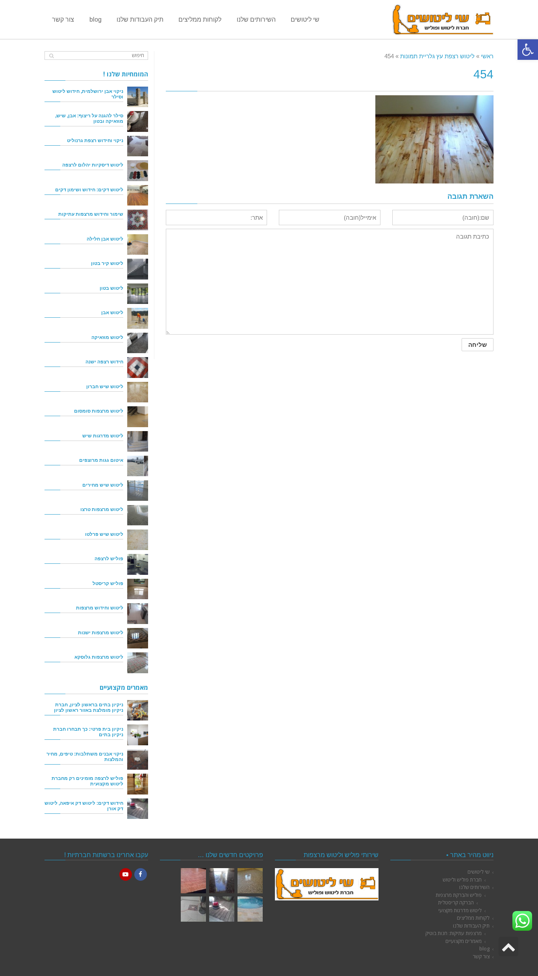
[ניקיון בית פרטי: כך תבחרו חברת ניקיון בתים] (137, 734)
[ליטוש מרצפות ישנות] (137, 638)
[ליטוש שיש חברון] (137, 392)
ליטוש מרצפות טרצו (101, 509)
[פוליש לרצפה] (137, 564)
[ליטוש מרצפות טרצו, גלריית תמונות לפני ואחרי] (250, 880)
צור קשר (481, 956)
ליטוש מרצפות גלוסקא (98, 656)
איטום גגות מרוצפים (101, 460)
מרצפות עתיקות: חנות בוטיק (453, 933)
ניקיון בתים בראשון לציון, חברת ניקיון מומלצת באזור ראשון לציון (88, 707)
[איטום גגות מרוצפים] (137, 466)
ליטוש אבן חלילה (105, 238)
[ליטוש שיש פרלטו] (137, 540)
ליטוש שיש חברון (104, 386)
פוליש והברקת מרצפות (459, 894)
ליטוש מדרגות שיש (102, 435)
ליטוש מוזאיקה (107, 337)
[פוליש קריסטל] (137, 589)
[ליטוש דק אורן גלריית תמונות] (221, 909)
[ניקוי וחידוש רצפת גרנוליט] (137, 146)
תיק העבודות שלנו (471, 925)
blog (484, 948)
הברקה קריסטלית (456, 902)
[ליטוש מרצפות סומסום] (137, 416)
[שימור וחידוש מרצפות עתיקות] (137, 219)
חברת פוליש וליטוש (462, 879)
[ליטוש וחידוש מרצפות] (137, 613)
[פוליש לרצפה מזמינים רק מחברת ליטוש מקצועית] (137, 784)
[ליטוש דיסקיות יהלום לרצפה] (137, 170)
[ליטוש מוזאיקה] (137, 343)
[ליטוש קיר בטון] (137, 269)
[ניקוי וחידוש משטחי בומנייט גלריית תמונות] (193, 880)
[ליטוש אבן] (137, 318)
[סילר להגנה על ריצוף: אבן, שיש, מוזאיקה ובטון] (137, 121)
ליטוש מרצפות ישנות (100, 632)
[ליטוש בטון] (137, 293)
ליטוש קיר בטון (107, 263)
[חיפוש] (51, 55)
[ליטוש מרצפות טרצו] (137, 515)
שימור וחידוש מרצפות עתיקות (90, 214)
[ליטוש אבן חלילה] (137, 244)
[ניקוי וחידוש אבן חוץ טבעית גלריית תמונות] (250, 909)
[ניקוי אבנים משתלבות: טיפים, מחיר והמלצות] (137, 759)
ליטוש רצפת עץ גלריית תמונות (437, 56)
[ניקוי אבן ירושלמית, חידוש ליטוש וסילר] (137, 97)
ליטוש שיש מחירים (102, 484)
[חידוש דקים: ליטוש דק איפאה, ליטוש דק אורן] (137, 808)
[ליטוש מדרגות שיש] (137, 441)
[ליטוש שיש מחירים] (137, 490)
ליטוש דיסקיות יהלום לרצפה (92, 164)
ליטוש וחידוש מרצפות (99, 607)
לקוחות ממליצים (473, 917)
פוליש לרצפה (109, 558)
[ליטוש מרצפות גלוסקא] (137, 662)
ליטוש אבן (112, 312)
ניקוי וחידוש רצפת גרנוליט (95, 140)
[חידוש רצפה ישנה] (137, 367)
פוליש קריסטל (108, 583)
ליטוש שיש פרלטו (104, 534)
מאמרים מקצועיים (463, 941)
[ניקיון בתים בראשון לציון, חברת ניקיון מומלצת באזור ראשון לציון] (137, 710)
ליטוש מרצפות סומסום (98, 410)
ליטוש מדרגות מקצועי (460, 910)
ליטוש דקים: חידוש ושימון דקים (89, 189)
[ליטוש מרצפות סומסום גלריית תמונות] (193, 909)
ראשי (487, 56)
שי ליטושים (479, 871)
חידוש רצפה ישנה (104, 361)
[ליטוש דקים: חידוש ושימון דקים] (137, 195)
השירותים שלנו (474, 887)
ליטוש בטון (111, 288)
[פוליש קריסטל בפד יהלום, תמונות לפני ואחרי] (221, 880)
